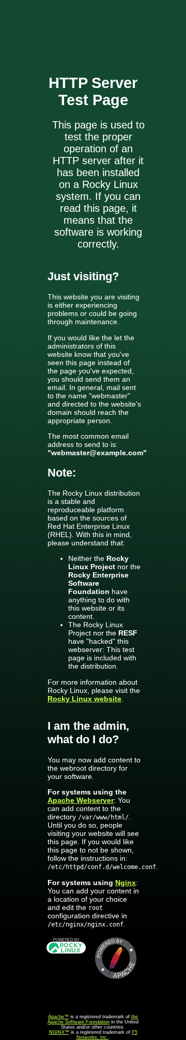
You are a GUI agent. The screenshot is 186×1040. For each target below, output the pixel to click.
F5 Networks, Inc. (106, 1035)
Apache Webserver (81, 800)
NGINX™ (59, 1032)
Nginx (125, 882)
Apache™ (58, 1016)
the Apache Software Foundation (93, 1019)
